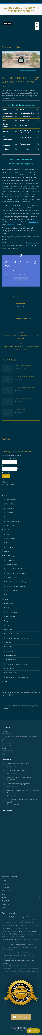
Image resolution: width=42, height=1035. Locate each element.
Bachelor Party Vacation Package (16, 573)
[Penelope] (13, 817)
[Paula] (13, 861)
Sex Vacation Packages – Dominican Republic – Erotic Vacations (18, 962)
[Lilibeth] (5, 861)
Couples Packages (11, 577)
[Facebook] (18, 306)
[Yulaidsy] (36, 817)
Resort (6, 495)
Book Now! (22, 279)
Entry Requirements (12, 612)
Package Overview (11, 564)
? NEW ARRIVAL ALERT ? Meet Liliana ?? (19, 763)
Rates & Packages (9, 556)
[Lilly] (28, 824)
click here (10, 233)
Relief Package (33, 222)
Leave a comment (34, 296)
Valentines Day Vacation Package (16, 569)
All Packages (10, 560)
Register (5, 482)
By (21, 296)
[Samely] (5, 839)
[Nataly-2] (36, 846)
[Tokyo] (5, 832)
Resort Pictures (11, 504)
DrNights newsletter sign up (17, 917)
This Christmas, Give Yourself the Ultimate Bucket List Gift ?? (22, 801)
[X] (23, 306)
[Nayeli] (13, 839)
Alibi (7, 625)
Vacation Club (10, 525)
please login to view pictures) (28, 70)
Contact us (7, 642)
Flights (8, 621)
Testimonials (8, 551)
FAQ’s (8, 608)
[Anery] (21, 832)
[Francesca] (36, 839)
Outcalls (8, 595)
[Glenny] (5, 854)
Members (7, 599)
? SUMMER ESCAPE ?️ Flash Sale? (17, 770)
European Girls (10, 538)
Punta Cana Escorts (11, 224)
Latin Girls (9, 534)
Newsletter (9, 651)
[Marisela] (36, 861)
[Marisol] (36, 854)
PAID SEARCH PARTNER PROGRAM (16, 664)
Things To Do (8, 629)
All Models (7, 530)
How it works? (8, 603)
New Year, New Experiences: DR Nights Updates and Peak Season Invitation (23, 792)
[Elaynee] (28, 817)
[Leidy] (21, 824)
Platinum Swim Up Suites (23, 365)
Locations (9, 517)
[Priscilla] (21, 817)
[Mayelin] (21, 854)
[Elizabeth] (28, 861)
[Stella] (5, 846)
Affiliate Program (11, 655)
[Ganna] (21, 839)
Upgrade (11, 695)
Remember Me (8, 473)
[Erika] (28, 832)
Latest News (10, 513)
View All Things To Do (12, 634)
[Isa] (13, 854)
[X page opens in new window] (3, 754)
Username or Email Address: (10, 459)
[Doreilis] (28, 846)
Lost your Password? (9, 484)
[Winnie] (36, 824)
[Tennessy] (5, 817)
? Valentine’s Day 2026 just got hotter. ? (19, 784)
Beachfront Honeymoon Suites (25, 376)
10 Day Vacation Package (13, 590)
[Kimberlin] (13, 832)
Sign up (4, 695)
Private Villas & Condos (13, 521)
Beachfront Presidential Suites (24, 387)
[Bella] (28, 839)
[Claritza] (36, 832)
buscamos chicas (11, 673)
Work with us (10, 668)
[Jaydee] (28, 854)
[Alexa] (21, 846)
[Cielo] (13, 846)
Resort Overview (11, 500)
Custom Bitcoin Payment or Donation (17, 677)
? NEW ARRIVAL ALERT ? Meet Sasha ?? (19, 777)
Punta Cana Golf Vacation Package (16, 582)
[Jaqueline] (21, 861)
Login (5, 681)
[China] (5, 824)
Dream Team (10, 543)
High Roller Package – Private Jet (16, 586)
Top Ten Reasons (11, 616)
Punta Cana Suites (33, 243)
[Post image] (7, 368)
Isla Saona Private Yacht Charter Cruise (18, 638)
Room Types (7, 23)
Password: (5, 466)
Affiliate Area (12, 660)
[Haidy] (5, 869)
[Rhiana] (13, 824)
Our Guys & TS (10, 547)
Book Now (9, 647)
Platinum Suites (20, 410)
